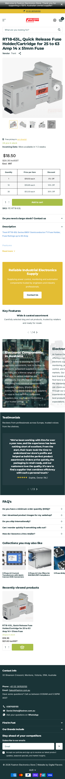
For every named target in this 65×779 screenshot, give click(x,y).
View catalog (4, 20)
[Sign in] (54, 20)
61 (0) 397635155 (33, 11)
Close (61, 4)
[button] (9, 199)
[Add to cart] (22, 647)
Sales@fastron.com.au (19, 690)
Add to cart (37, 202)
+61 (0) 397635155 (18, 686)
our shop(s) (22, 139)
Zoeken (59, 29)
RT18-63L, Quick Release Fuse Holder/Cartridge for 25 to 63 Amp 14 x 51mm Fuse (17, 628)
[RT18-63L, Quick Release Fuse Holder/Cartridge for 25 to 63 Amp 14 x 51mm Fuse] (17, 606)
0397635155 (12, 706)
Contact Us (32, 295)
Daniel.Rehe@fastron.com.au (20, 710)
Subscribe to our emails (13, 740)
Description (9, 226)
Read (7, 251)
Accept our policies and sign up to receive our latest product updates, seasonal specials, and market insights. (31, 754)
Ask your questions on (22, 715)
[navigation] (13, 124)
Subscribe (59, 746)
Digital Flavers (55, 765)
